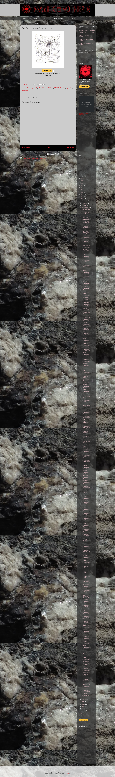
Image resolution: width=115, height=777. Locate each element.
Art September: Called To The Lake (86, 405)
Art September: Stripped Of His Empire (86, 249)
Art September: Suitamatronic (86, 325)
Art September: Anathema (86, 687)
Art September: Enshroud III (86, 547)
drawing (30, 88)
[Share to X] (41, 85)
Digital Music (37, 18)
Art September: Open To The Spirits (86, 351)
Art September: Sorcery (86, 495)
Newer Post (26, 148)
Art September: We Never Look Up (86, 491)
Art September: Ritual (86, 337)
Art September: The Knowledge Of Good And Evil (86, 243)
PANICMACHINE (58, 88)
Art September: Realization (86, 522)
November (85, 203)
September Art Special (85, 696)
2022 (82, 178)
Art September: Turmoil (86, 464)
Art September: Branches (86, 667)
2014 (82, 194)
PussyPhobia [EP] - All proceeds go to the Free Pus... (85, 232)
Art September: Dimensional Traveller (86, 640)
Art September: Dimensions (86, 635)
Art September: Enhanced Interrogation (86, 679)
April (83, 708)
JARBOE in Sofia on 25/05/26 (86, 33)
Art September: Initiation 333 (86, 551)
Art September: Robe (86, 519)
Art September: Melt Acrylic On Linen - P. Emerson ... (86, 582)
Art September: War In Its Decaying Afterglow (86, 447)
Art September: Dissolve (86, 632)
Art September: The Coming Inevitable (86, 474)
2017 (82, 190)
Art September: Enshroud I (86, 613)
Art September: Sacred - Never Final (86, 515)
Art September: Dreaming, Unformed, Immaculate (86, 623)
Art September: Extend (86, 280)
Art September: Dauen (86, 644)
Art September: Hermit (86, 276)
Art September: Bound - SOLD (86, 571)
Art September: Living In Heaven (86, 261)
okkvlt (40, 88)
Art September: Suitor (86, 543)
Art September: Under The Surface (86, 456)
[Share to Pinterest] (44, 85)
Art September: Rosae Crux (86, 334)
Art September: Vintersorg (86, 296)
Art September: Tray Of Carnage (86, 469)
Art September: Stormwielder (86, 487)
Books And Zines (58, 18)
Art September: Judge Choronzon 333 (86, 378)
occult (35, 88)
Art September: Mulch (86, 563)
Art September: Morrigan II (86, 358)
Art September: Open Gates (86, 355)
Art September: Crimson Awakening (86, 652)
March (84, 711)
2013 (82, 196)
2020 (82, 183)
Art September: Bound (86, 675)
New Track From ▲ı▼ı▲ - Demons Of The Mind (86, 211)
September (69, 88)
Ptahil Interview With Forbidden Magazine (86, 422)
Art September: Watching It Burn (86, 436)
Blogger (67, 773)
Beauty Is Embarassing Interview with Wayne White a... (86, 310)
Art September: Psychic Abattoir (86, 539)
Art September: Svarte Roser (86, 305)
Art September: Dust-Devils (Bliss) (86, 618)
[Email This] (38, 85)
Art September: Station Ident (86, 416)
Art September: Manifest (86, 366)
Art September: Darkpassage (86, 648)
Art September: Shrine (86, 506)
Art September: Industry (86, 602)
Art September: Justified (86, 265)
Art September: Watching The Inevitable (86, 441)
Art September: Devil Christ (86, 660)
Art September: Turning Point (86, 460)
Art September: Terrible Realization (86, 479)
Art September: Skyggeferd (86, 499)
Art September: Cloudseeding (86, 671)
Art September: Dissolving (86, 628)
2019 (82, 185)
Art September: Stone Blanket (86, 316)
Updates (24, 18)
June (83, 704)
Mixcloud (81, 114)
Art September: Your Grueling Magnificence (86, 428)
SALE (64, 88)
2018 (82, 187)
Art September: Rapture (86, 526)
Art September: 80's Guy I (86, 289)
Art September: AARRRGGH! (86, 683)
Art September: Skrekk (86, 503)
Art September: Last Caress (86, 373)
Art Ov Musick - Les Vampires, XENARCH (86, 301)
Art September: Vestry (86, 452)
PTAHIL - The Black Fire (85, 664)
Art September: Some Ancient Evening (86, 321)
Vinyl (67, 18)
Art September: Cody (86, 400)
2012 (82, 199)
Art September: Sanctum (86, 216)
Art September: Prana (86, 253)
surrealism (25, 91)
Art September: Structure (86, 510)
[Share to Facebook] (43, 85)
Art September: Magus (86, 369)
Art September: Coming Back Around (86, 692)
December (85, 201)
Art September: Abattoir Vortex (86, 388)
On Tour (73, 18)
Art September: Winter (86, 292)
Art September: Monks (86, 567)
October (84, 205)
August (84, 699)
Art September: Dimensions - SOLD (86, 576)
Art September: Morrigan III (86, 257)
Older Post (70, 148)
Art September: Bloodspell (86, 413)
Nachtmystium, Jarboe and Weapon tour (86, 221)
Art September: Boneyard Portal (86, 285)
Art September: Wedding (86, 432)
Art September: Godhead (86, 606)
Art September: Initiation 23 (86, 273)
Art (44, 18)
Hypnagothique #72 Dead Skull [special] (86, 226)
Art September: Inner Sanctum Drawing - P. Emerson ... (86, 596)
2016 (82, 192)
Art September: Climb (86, 656)
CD (30, 18)
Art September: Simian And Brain (86, 330)
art (27, 88)
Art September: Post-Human (86, 535)
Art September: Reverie (86, 554)
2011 (82, 713)
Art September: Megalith (86, 587)
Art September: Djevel (86, 346)
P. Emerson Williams (47, 88)
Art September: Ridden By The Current (86, 342)
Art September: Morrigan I (86, 362)
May (83, 706)
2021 (82, 180)
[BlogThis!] (39, 85)
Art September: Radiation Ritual (86, 531)
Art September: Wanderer (86, 238)
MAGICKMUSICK (83, 113)
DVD (50, 18)
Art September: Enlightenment (86, 383)
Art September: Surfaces (86, 483)
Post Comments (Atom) (52, 154)
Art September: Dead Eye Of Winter (86, 396)
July (83, 702)
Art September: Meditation (86, 590)
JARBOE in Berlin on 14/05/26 (87, 30)
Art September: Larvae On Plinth (86, 559)
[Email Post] (33, 85)
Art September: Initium (86, 269)
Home (48, 148)
